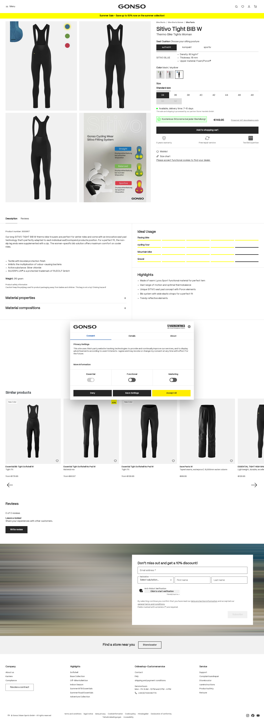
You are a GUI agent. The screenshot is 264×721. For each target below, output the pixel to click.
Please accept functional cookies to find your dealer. (183, 160)
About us (10, 672)
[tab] (166, 48)
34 (162, 95)
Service (203, 667)
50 (165, 101)
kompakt (187, 47)
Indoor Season (76, 685)
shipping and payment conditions (150, 681)
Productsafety (206, 689)
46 (239, 95)
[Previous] (10, 485)
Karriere (9, 676)
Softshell (74, 672)
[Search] (236, 6)
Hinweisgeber (143, 714)
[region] (78, 111)
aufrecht (166, 47)
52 (178, 101)
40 (201, 95)
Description (11, 219)
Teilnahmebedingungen (111, 717)
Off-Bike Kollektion (79, 681)
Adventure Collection (80, 697)
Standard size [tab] (163, 88)
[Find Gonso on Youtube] (258, 715)
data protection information (204, 601)
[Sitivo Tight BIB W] (41, 66)
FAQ (136, 676)
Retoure (203, 693)
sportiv (207, 47)
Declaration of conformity (161, 714)
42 (213, 95)
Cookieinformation (115, 714)
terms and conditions (72, 714)
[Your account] (249, 6)
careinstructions (207, 685)
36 (175, 95)
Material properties (20, 298)
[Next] (254, 485)
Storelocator (205, 681)
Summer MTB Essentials (81, 689)
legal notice (88, 714)
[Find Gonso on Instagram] (247, 715)
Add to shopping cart (207, 130)
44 (226, 95)
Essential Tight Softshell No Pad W (80, 467)
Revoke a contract (19, 687)
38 (188, 95)
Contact (139, 672)
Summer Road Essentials (81, 693)
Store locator (150, 645)
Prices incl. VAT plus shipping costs (244, 120)
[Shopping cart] (255, 6)
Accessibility (128, 717)
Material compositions (23, 308)
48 (252, 95)
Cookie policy (130, 714)
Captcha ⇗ (173, 594)
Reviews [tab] (12, 503)
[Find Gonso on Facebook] (252, 715)
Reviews (25, 219)
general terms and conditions (151, 604)
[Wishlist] (243, 6)
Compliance (11, 681)
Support (203, 672)
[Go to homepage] (132, 6)
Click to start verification (162, 591)
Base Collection (77, 676)
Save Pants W (186, 467)
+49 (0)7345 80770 (147, 693)
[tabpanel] (207, 58)
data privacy (100, 714)
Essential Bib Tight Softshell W (20, 467)
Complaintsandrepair (209, 676)
